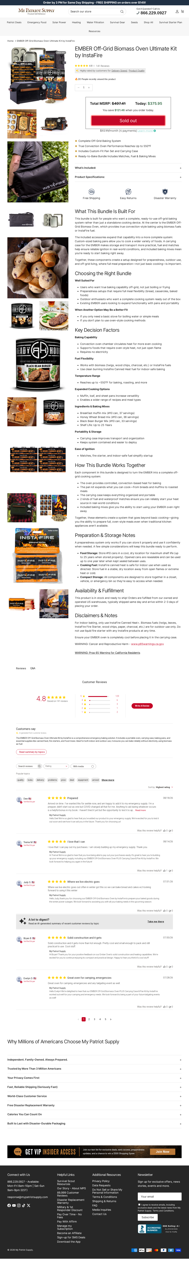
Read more (140, 810)
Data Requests (101, 1185)
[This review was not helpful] (170, 830)
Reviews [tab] (21, 668)
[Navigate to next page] (111, 1019)
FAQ (94, 1205)
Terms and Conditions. (163, 1210)
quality (20, 780)
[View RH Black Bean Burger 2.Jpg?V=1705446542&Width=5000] (54, 315)
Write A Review (142, 706)
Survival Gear (117, 22)
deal (72, 780)
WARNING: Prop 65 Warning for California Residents (107, 652)
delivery (40, 780)
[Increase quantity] (89, 87)
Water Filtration (95, 22)
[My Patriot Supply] (36, 11)
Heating (76, 22)
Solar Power (59, 22)
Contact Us (99, 1214)
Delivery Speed (119, 70)
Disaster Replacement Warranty (70, 1201)
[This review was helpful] (164, 830)
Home (10, 40)
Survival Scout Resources (66, 1183)
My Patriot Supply (24, 1250)
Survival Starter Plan (170, 22)
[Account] (177, 11)
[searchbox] (26, 766)
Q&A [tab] (32, 668)
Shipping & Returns (104, 1201)
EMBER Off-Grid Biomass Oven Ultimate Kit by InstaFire (46, 40)
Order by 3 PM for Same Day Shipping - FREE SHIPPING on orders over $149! (94, 2)
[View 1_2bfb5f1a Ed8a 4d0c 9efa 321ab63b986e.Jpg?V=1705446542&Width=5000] (54, 507)
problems (52, 780)
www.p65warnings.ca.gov (147, 644)
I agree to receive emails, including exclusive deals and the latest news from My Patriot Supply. (159, 1207)
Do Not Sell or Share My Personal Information (107, 1191)
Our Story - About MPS (71, 1188)
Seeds (134, 22)
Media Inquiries (101, 1209)
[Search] (122, 11)
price (63, 780)
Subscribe (148, 1217)
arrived (95, 780)
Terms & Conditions (104, 1196)
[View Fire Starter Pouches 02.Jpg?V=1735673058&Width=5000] (54, 603)
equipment (83, 780)
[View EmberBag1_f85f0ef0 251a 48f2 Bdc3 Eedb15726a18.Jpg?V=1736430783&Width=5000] (21, 219)
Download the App (68, 1241)
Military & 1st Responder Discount (70, 1209)
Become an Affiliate (69, 1233)
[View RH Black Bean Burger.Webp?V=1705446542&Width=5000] (37, 363)
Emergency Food (36, 22)
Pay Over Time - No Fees (69, 1216)
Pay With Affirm (67, 1221)
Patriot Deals (14, 22)
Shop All (148, 22)
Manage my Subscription (65, 1227)
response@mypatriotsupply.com (27, 1197)
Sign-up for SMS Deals (71, 1237)
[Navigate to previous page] (78, 1019)
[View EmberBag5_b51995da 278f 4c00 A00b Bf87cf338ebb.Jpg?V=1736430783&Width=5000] (37, 171)
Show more (108, 780)
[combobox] (97, 11)
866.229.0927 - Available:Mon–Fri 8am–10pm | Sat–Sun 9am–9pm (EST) (25, 1186)
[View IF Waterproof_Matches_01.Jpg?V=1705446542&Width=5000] (37, 555)
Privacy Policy (101, 1181)
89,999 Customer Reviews (68, 1194)
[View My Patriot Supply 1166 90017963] (159, 1232)
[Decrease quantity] (77, 87)
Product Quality (137, 70)
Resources (94, 31)
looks (30, 780)
